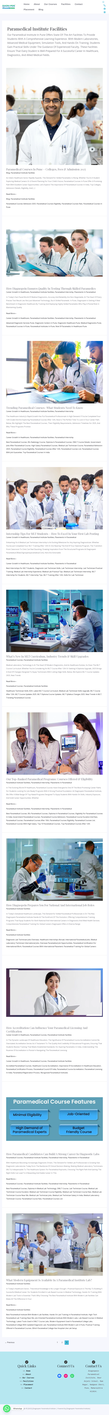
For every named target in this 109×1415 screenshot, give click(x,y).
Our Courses (50, 4)
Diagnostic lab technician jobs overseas (22, 939)
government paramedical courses (26, 817)
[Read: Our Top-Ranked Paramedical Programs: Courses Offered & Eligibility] (54, 743)
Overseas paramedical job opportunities (56, 943)
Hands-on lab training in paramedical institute (68, 1314)
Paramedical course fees (32, 1199)
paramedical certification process (19, 1069)
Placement (29, 9)
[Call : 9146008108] (105, 5)
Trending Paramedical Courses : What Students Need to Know (44, 408)
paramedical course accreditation (70, 1069)
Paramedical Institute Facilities (23, 173)
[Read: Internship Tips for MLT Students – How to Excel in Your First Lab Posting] (54, 498)
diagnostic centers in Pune (46, 323)
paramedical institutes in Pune (42, 326)
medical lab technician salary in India (68, 1195)
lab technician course (78, 1188)
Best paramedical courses (16, 442)
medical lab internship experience (27, 571)
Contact (79, 4)
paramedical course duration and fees (81, 817)
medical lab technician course (70, 445)
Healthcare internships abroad (52, 939)
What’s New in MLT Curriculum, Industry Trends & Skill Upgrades (47, 656)
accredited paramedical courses (19, 1066)
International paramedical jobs (77, 939)
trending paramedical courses (18, 698)
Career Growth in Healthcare (17, 292)
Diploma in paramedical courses (59, 442)
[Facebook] (105, 9)
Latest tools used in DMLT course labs (32, 1321)
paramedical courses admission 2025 (21, 204)
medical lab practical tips (52, 571)
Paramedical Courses (14, 660)
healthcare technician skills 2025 (19, 691)
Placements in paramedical (85, 292)
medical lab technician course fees (77, 1192)
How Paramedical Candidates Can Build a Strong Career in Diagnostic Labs (52, 1154)
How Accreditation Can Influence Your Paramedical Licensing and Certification (46, 1029)
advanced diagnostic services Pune (20, 323)
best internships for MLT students (20, 568)
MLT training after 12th (53, 575)
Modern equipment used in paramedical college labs (71, 1321)
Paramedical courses (14, 820)
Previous (9, 1342)
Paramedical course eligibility (22, 449)
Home (26, 4)
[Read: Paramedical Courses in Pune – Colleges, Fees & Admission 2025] (54, 116)
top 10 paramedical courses (48, 824)
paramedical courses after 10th (36, 820)
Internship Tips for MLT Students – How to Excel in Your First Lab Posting (52, 534)
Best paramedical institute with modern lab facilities (27, 1314)
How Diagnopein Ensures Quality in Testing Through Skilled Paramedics (51, 288)
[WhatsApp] (103, 2)
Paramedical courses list (71, 449)
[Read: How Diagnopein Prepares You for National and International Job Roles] (54, 869)
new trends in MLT (94, 694)
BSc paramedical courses (38, 813)
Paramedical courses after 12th (47, 449)
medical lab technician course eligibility (45, 1192)
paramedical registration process (26, 1072)
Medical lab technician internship (77, 571)
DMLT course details (81, 442)
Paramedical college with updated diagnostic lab (26, 1325)
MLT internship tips (34, 575)
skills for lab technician (73, 575)
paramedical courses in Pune (17, 326)
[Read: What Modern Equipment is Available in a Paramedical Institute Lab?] (54, 1244)
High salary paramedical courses (44, 445)
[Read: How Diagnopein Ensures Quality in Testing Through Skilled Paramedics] (54, 253)
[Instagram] (66, 1376)
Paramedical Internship (64, 292)
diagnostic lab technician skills (48, 568)
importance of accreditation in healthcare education (80, 1066)
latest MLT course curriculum (46, 691)
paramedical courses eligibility (49, 204)
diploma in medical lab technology (42, 1188)
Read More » (11, 193)
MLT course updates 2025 (25, 694)
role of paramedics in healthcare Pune (71, 326)
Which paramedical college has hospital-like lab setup (54, 1328)
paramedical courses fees (72, 204)
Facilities (65, 4)
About (37, 4)
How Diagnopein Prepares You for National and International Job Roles (50, 905)
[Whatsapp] (7, 1408)
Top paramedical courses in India (36, 452)
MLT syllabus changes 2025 (73, 694)
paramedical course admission (53, 817)
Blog (41, 9)
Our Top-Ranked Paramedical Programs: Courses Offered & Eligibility (49, 779)
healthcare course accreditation (45, 1066)
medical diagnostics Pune (91, 323)
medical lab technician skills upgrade (74, 691)
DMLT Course (62, 1188)
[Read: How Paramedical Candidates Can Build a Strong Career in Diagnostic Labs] (54, 1118)
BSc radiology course (36, 442)
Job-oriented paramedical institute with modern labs (56, 1318)
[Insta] (105, 12)
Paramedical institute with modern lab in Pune (66, 1325)
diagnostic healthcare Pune (69, 323)
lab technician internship (71, 568)
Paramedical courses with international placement (42, 946)
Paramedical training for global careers (80, 946)
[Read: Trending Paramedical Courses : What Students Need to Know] (54, 372)
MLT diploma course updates (49, 694)
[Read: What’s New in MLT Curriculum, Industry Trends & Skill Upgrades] (54, 621)
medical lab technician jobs (40, 1195)
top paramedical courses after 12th (75, 824)
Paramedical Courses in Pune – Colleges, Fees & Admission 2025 (46, 169)
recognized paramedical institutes (54, 1072)
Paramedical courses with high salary (21, 824)
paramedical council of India (45, 1069)
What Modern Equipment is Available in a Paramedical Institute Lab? (49, 1280)
